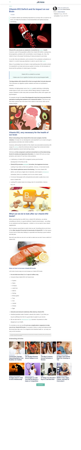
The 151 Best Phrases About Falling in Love (31, 357)
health (44, 61)
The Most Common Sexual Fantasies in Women (47, 358)
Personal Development (62, 376)
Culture (10, 6)
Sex (41, 355)
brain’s (41, 50)
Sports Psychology (29, 376)
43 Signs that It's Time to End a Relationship (16, 378)
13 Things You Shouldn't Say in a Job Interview (48, 378)
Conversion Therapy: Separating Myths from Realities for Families (16, 358)
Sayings (27, 355)
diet (31, 88)
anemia (16, 147)
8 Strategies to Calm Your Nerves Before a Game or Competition (31, 379)
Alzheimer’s (46, 172)
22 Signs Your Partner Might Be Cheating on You (63, 358)
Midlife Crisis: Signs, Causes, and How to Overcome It (63, 379)
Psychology (12, 355)
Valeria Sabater (66, 9)
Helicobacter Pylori (26, 319)
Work (42, 376)
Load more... (40, 384)
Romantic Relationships (62, 355)
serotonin (26, 164)
